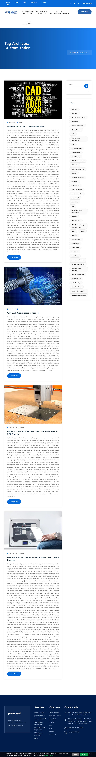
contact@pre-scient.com (75, 727)
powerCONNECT (39, 716)
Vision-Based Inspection (79, 291)
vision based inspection (79, 295)
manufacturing (76, 220)
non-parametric (76, 239)
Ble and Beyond (76, 130)
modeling (74, 235)
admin (20, 122)
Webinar (51, 722)
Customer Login (87, 3)
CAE (73, 144)
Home (74, 52)
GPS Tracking (75, 185)
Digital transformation (78, 161)
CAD (73, 134)
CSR (24, 2)
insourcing (75, 202)
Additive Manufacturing (78, 117)
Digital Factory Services (42, 12)
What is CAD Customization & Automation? (26, 126)
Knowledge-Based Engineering (77, 211)
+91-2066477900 (73, 732)
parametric (75, 251)
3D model (74, 109)
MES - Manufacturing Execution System (78, 226)
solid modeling (76, 283)
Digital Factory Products (28, 12)
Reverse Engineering (78, 274)
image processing (77, 189)
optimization (75, 243)
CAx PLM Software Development (59, 12)
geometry (75, 181)
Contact (84, 12)
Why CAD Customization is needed (23, 313)
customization (76, 152)
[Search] (86, 86)
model (82, 231)
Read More (14, 257)
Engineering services (78, 169)
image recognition (77, 194)
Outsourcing (75, 247)
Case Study (53, 719)
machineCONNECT (40, 719)
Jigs (73, 206)
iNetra (36, 738)
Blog (16, 2)
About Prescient (54, 712)
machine (74, 216)
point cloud (75, 256)
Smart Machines (76, 278)
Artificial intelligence (78, 125)
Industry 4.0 (75, 198)
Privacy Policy (48, 755)
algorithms (75, 121)
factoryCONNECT (39, 712)
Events (8, 2)
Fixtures (74, 173)
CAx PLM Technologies (27, 23)
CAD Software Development (76, 139)
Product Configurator (78, 260)
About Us (34, 2)
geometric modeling (78, 177)
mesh (73, 231)
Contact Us (52, 735)
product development (78, 264)
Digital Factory (76, 156)
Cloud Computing (77, 148)
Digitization (75, 165)
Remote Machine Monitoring (76, 269)
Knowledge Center (55, 716)
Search (71, 84)
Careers (44, 2)
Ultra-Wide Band (76, 287)
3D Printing (75, 113)
